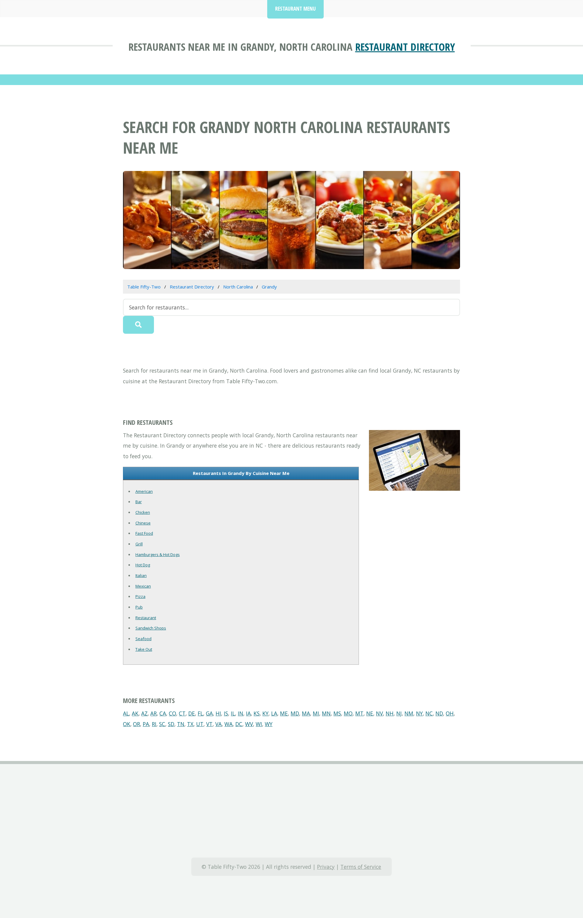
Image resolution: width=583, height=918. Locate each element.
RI (154, 724)
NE (369, 713)
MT (359, 713)
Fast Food (144, 533)
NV (379, 713)
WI (259, 724)
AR (153, 713)
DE (191, 713)
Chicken (142, 512)
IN (240, 713)
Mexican (143, 586)
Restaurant (145, 617)
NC (429, 713)
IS (226, 713)
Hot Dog (142, 565)
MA (306, 713)
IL (233, 713)
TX (190, 724)
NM (408, 713)
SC (162, 724)
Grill (139, 544)
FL (200, 713)
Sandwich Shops (150, 628)
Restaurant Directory (405, 46)
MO (348, 713)
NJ (399, 713)
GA (209, 713)
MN (326, 713)
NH (390, 713)
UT (199, 724)
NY (419, 713)
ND (439, 713)
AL (126, 713)
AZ (144, 713)
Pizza (140, 596)
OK (126, 724)
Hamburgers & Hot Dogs (157, 554)
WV (249, 724)
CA (162, 713)
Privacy (326, 866)
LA (274, 713)
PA (146, 724)
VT (209, 724)
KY (265, 713)
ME (284, 713)
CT (182, 713)
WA (228, 724)
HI (218, 713)
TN (180, 724)
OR (136, 724)
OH (450, 713)
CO (172, 713)
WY (268, 724)
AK (135, 713)
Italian (141, 575)
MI (316, 713)
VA (218, 724)
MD (295, 713)
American (144, 491)
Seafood (143, 638)
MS (337, 713)
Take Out (143, 649)
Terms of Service (360, 866)
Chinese (143, 523)
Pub (139, 607)
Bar (138, 501)
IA (248, 713)
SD (171, 724)
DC (238, 724)
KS (257, 713)
